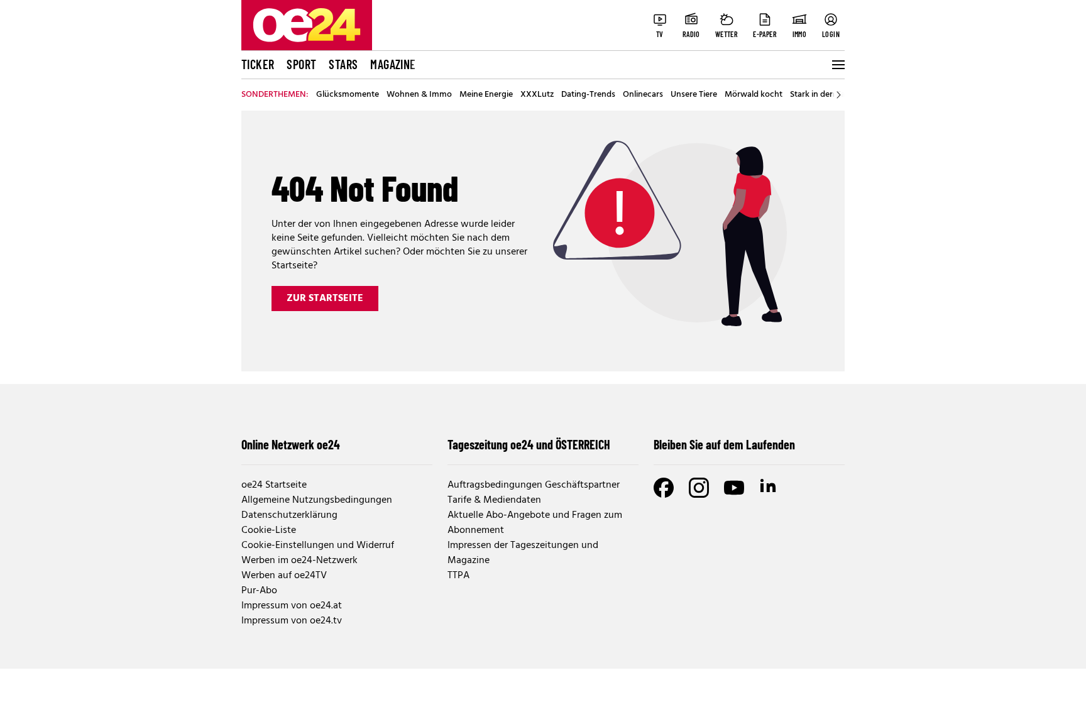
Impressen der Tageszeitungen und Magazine (522, 553)
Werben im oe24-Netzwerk (299, 560)
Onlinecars (643, 95)
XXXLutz (537, 95)
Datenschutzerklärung (289, 515)
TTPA (458, 576)
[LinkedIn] (769, 488)
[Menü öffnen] (837, 65)
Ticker (257, 64)
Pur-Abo (259, 591)
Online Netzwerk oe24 (290, 444)
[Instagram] (699, 488)
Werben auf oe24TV (284, 576)
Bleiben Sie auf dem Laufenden (724, 444)
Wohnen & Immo (419, 95)
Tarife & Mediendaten (494, 500)
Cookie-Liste (268, 530)
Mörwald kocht (753, 95)
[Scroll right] (838, 95)
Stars (343, 64)
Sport (301, 64)
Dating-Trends (588, 95)
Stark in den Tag (820, 95)
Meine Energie (486, 95)
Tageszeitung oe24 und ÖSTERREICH (528, 444)
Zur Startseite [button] (325, 298)
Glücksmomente (347, 95)
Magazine (392, 64)
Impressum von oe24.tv (291, 621)
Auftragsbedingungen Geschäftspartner (533, 485)
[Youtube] (734, 488)
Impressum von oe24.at (291, 606)
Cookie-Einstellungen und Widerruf (317, 545)
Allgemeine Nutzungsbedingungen (316, 500)
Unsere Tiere (694, 95)
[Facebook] (664, 488)
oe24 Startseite (274, 485)
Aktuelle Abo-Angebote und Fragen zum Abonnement (534, 523)
